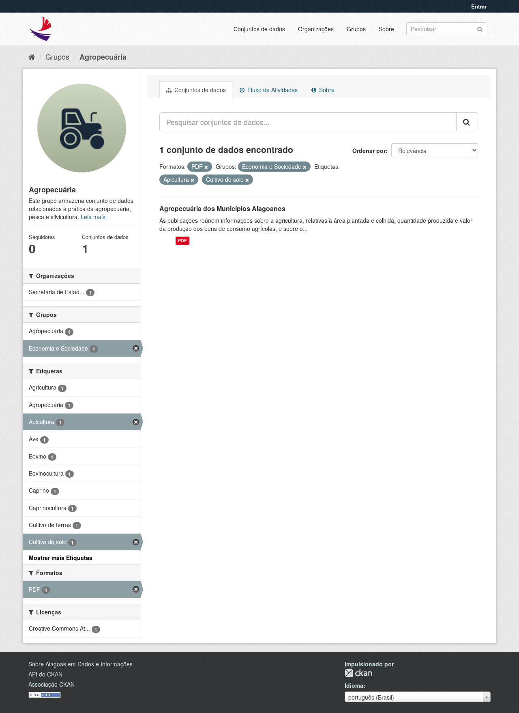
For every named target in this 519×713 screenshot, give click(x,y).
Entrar (479, 6)
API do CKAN (45, 674)
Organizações (316, 29)
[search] (467, 121)
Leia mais (93, 217)
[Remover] (206, 167)
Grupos (356, 29)
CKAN (358, 673)
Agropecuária (103, 57)
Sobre (386, 29)
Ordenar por (369, 150)
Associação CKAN (51, 684)
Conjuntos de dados (259, 29)
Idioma (354, 685)
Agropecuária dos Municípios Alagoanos (222, 208)
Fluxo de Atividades (272, 90)
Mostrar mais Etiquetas (60, 558)
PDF (182, 240)
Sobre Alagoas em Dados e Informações (80, 664)
